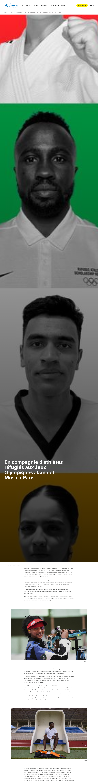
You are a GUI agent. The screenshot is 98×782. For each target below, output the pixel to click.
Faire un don (82, 5)
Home (6, 12)
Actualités (44, 5)
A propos (63, 5)
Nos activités (26, 5)
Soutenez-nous (54, 5)
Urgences (35, 5)
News (11, 12)
